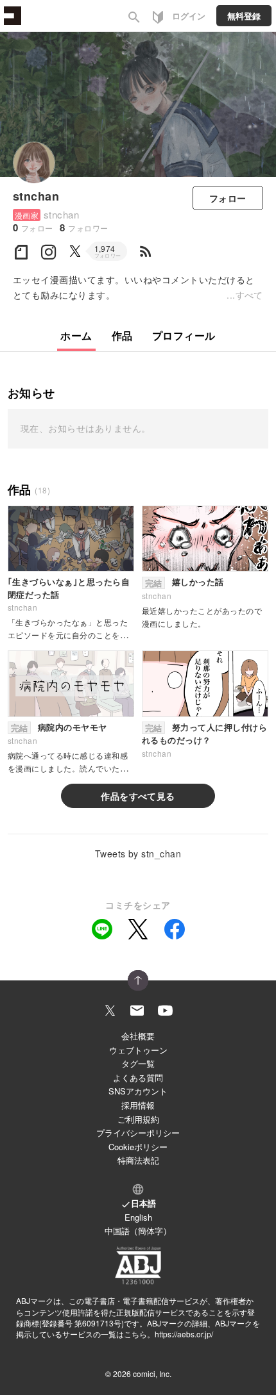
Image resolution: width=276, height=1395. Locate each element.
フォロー (227, 198)
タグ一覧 (138, 1063)
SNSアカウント (138, 1091)
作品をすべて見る (138, 795)
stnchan (36, 196)
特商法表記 (138, 1160)
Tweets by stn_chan (138, 853)
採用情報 (138, 1105)
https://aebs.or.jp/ (184, 1333)
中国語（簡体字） (138, 1231)
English (138, 1217)
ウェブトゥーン (138, 1050)
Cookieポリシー (138, 1147)
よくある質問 (138, 1077)
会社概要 (138, 1036)
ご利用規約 (138, 1119)
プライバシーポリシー (138, 1133)
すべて (249, 294)
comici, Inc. (152, 1373)
